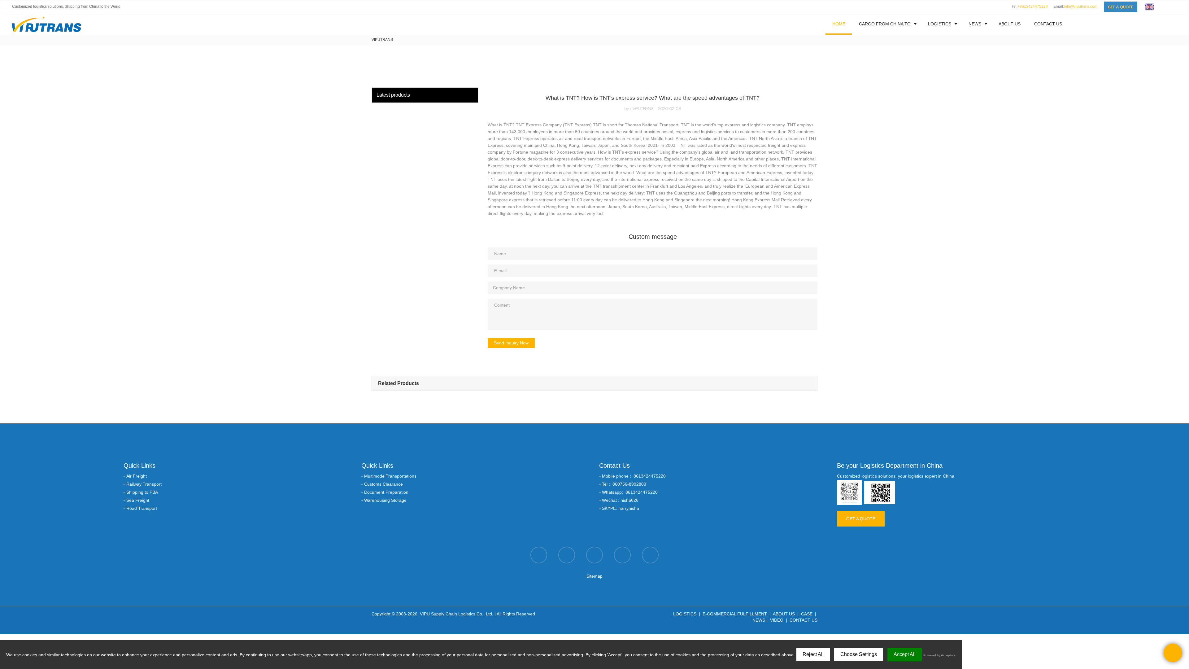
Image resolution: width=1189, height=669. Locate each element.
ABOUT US (1010, 23)
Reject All (813, 654)
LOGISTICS (939, 23)
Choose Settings (858, 654)
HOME (838, 23)
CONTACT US (1048, 23)
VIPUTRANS (382, 39)
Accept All (905, 654)
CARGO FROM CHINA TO (885, 23)
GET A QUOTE (860, 518)
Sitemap (594, 576)
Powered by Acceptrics (939, 655)
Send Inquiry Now (511, 342)
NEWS (975, 23)
